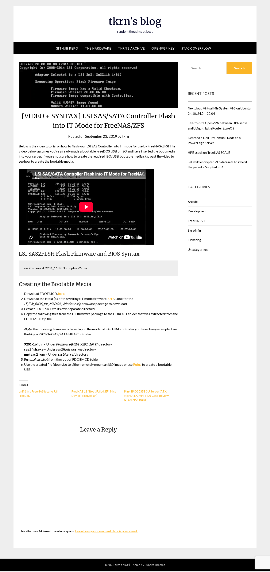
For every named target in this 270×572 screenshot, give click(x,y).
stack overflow (196, 48)
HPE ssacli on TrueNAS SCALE (209, 152)
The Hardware (98, 48)
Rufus (137, 364)
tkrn (125, 136)
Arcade (193, 202)
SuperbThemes (155, 565)
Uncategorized (198, 249)
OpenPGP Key (163, 48)
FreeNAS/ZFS (197, 221)
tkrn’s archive (131, 48)
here (61, 293)
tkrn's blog (135, 21)
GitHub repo (67, 48)
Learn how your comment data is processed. (106, 531)
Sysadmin (194, 230)
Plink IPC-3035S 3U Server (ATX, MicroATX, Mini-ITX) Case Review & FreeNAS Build (146, 396)
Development (197, 211)
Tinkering (194, 240)
